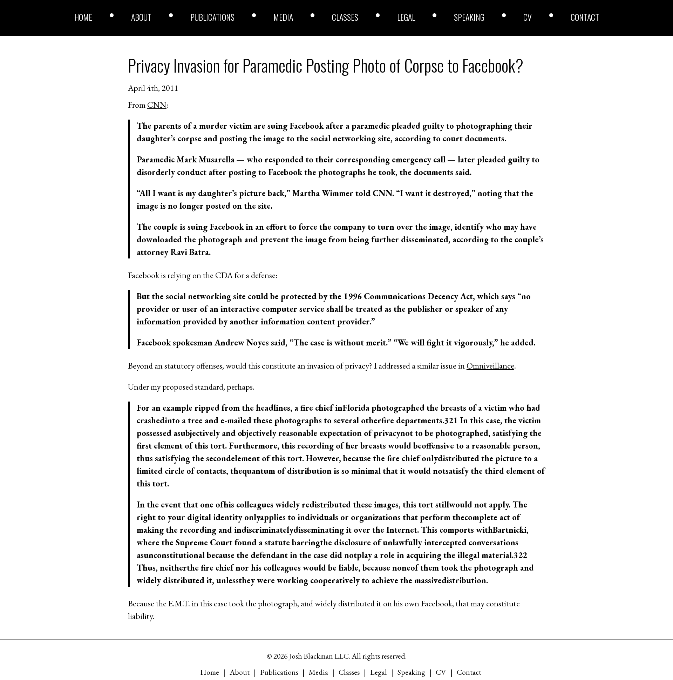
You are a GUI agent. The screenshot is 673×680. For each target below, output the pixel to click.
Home (83, 17)
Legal (406, 17)
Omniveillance (490, 365)
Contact (585, 17)
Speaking (469, 17)
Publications (212, 17)
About (141, 17)
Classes (345, 17)
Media (283, 17)
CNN (156, 104)
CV (527, 17)
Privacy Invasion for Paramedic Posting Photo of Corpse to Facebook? (325, 65)
